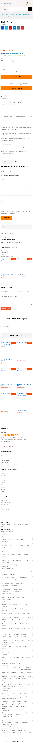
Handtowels (26, 646)
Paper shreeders (5, 509)
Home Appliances (6, 580)
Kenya (6, 24)
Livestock (4, 547)
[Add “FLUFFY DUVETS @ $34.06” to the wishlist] (12, 381)
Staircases (23, 706)
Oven (2, 458)
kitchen (3, 489)
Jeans (22, 613)
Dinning (3, 480)
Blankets (4, 604)
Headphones (23, 577)
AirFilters (26, 695)
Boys (3, 621)
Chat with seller (17, 88)
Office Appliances (6, 587)
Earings (16, 722)
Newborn (4, 602)
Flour (10, 539)
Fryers (3, 597)
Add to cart (16, 76)
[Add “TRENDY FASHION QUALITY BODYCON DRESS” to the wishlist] (12, 355)
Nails (20, 684)
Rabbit (21, 550)
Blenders (10, 597)
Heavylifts (23, 732)
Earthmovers (14, 732)
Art (2, 558)
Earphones (14, 577)
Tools (29, 732)
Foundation (5, 701)
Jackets (12, 619)
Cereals (9, 95)
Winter (28, 667)
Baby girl (4, 610)
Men (3, 631)
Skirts (10, 613)
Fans (23, 597)
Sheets (10, 640)
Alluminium (5, 566)
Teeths (4, 686)
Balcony (3, 484)
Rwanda (20, 524)
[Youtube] (10, 446)
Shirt (20, 604)
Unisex (26, 712)
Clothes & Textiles (6, 599)
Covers (19, 579)
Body (9, 684)
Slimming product (13, 686)
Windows (26, 704)
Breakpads (5, 695)
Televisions (28, 571)
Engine (20, 697)
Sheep (9, 550)
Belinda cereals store (14, 53)
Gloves (19, 663)
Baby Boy (4, 606)
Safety (10, 714)
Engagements (24, 722)
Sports (4, 648)
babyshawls (12, 604)
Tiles (30, 703)
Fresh (3, 543)
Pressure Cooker (5, 465)
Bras (23, 617)
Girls (3, 615)
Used (8, 693)
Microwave (4, 455)
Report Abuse (5, 107)
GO (30, 9)
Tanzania (27, 524)
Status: (4, 55)
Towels (4, 646)
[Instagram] (12, 446)
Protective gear (6, 660)
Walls (3, 560)
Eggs (13, 554)
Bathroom (4, 644)
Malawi (14, 524)
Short (10, 608)
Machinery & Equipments (7, 726)
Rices (22, 539)
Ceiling (12, 566)
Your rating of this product (8, 175)
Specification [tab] (20, 116)
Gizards (26, 554)
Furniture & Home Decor (7, 674)
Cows (15, 550)
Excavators (5, 732)
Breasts (4, 556)
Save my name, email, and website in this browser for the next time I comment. (16, 212)
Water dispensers (5, 507)
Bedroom (3, 478)
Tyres (20, 693)
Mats (9, 560)
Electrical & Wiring (15, 703)
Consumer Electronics (7, 568)
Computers (5, 571)
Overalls (12, 663)
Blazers (11, 636)
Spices (16, 539)
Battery (4, 579)
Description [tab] (7, 116)
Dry (3, 536)
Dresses (4, 613)
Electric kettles (5, 460)
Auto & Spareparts (6, 688)
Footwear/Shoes (5, 710)
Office (2, 491)
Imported (3, 473)
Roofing (18, 701)
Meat (27, 545)
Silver (3, 720)
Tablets (20, 571)
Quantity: (3, 69)
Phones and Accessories (8, 574)
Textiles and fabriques (25, 669)
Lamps (24, 703)
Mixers (17, 597)
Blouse (28, 613)
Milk (16, 545)
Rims (25, 693)
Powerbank (12, 579)
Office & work (18, 714)
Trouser (4, 608)
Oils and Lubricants (15, 695)
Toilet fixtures (5, 704)
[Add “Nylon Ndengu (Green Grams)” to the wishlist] (12, 271)
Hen (8, 554)
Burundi (3, 524)
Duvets (4, 640)
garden (13, 96)
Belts (3, 659)
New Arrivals (5, 577)
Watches (10, 719)
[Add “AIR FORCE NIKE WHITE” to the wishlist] (28, 355)
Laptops (13, 571)
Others (27, 697)
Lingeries (16, 617)
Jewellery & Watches (6, 716)
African (21, 672)
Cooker (4, 595)
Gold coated (24, 719)
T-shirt (25, 604)
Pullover (4, 636)
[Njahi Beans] (2, 28)
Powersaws (21, 728)
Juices (21, 545)
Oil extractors (22, 730)
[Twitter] (4, 446)
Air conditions (15, 573)
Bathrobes (17, 646)
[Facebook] (1, 446)
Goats (3, 550)
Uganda (3, 526)
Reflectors (5, 663)
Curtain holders (14, 706)
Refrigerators (5, 573)
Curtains (11, 642)
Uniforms (4, 654)
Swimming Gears (6, 652)
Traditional (5, 665)
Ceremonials (5, 672)
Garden (3, 487)
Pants (16, 613)
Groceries (4, 534)
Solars (14, 730)
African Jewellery (6, 722)
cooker (9, 96)
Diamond (20, 720)
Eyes (22, 686)
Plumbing (4, 703)
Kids (15, 667)
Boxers (28, 623)
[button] (23, 83)
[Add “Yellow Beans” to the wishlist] (28, 271)
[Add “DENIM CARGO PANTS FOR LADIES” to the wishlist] (28, 381)
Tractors (13, 728)
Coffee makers (5, 500)
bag (5, 96)
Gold (16, 719)
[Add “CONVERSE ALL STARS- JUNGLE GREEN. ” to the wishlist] (28, 406)
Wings (19, 554)
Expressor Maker (5, 502)
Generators (5, 728)
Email (3, 201)
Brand (3, 684)
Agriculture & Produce (7, 531)
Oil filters (4, 697)
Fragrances (27, 684)
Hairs (15, 684)
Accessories (13, 697)
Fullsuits (24, 636)
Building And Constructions (8, 564)
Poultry (4, 551)
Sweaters (4, 619)
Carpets (29, 640)
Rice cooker (4, 462)
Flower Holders (17, 560)
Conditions (5, 690)
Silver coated (11, 720)
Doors (13, 704)
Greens (4, 545)
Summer (21, 667)
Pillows (17, 640)
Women (4, 625)
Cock (3, 554)
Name (3, 194)
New (3, 693)
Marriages (13, 672)
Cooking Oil (5, 541)
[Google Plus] (7, 446)
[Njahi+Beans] (6, 28)
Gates (19, 704)
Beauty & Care (5, 682)
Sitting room (4, 475)
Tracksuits (4, 651)
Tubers (10, 545)
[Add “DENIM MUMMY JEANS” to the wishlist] (12, 406)
